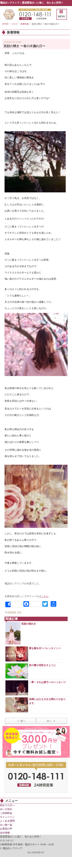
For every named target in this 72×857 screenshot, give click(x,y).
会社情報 (5, 832)
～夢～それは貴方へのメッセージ (47, 682)
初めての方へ (7, 805)
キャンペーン (7, 817)
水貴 (19, 612)
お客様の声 (6, 828)
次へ (49, 721)
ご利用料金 (6, 813)
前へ (22, 721)
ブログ (14, 24)
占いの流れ (6, 809)
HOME (5, 24)
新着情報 (24, 24)
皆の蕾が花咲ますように (42, 665)
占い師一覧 (6, 825)
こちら (45, 596)
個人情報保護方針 (36, 852)
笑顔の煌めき (28, 623)
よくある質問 (7, 821)
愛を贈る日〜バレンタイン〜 (45, 648)
